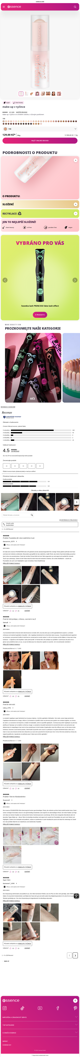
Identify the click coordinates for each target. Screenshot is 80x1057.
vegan (8, 102)
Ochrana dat (6, 1045)
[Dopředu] (75, 280)
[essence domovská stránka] (14, 7)
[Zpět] (5, 280)
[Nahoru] (75, 1000)
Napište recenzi (21, 112)
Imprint (5, 1041)
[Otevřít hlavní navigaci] (4, 7)
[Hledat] (75, 6)
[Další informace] (76, 213)
